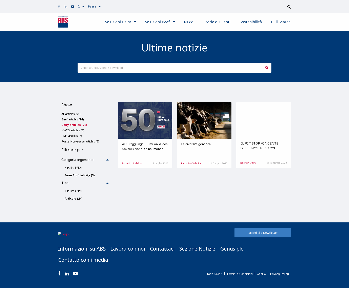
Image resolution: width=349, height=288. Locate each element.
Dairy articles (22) (74, 125)
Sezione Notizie (197, 248)
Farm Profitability (132, 163)
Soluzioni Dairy (118, 21)
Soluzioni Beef (157, 21)
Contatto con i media (83, 259)
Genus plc (231, 248)
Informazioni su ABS (82, 248)
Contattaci (162, 248)
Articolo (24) (73, 198)
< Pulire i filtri (73, 168)
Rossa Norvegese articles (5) (80, 141)
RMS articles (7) (71, 136)
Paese (92, 6)
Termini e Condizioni (240, 273)
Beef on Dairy (248, 163)
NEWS (189, 21)
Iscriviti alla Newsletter (263, 233)
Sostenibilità (251, 21)
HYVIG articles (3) (72, 130)
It (79, 6)
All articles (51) (71, 114)
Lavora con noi (127, 248)
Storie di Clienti (217, 21)
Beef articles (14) (72, 119)
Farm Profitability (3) (80, 175)
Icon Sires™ (214, 273)
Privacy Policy (279, 273)
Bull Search (280, 21)
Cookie (261, 273)
